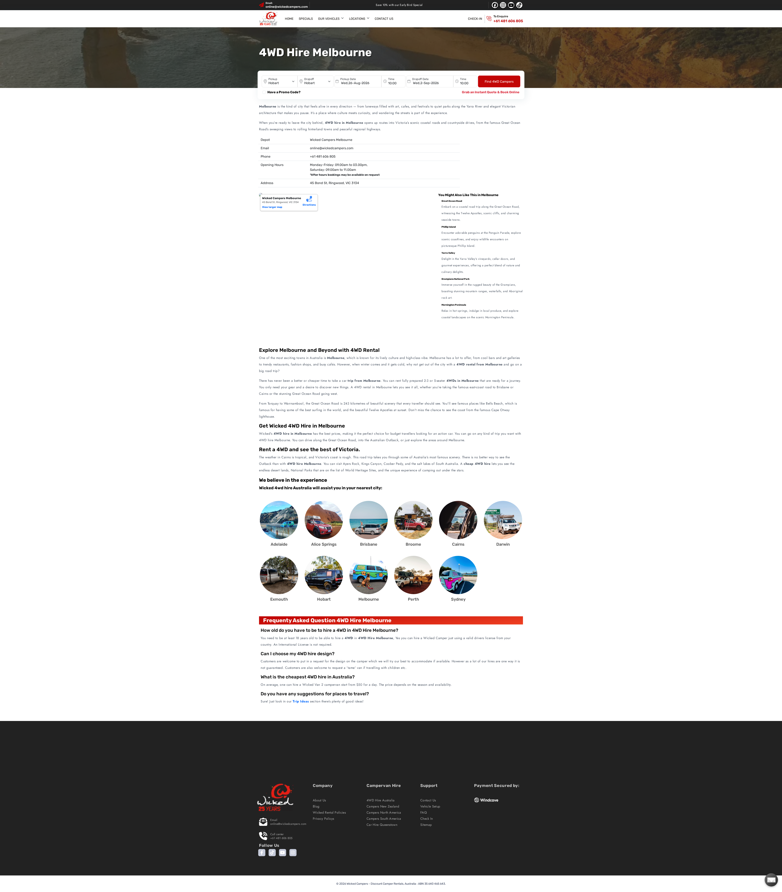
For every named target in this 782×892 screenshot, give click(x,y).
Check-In (475, 19)
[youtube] (511, 5)
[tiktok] (519, 5)
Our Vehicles (328, 19)
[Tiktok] (272, 852)
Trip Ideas (301, 701)
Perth (413, 599)
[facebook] (495, 5)
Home (289, 19)
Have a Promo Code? (284, 92)
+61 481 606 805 (508, 21)
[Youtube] (282, 852)
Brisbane (368, 544)
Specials (306, 19)
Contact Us (384, 19)
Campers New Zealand (383, 806)
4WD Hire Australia (381, 800)
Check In (426, 818)
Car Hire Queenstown (382, 824)
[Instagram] (293, 852)
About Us (319, 800)
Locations (357, 19)
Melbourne (368, 599)
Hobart (324, 599)
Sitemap (426, 824)
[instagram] (503, 5)
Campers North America (384, 812)
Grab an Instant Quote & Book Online (491, 92)
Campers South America (384, 818)
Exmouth (279, 599)
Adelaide (279, 544)
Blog (316, 806)
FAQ (423, 812)
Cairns (458, 544)
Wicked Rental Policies (329, 812)
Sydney (458, 599)
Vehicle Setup (430, 806)
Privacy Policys (323, 818)
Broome (413, 544)
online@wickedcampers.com (287, 7)
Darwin (503, 544)
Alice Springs (324, 544)
